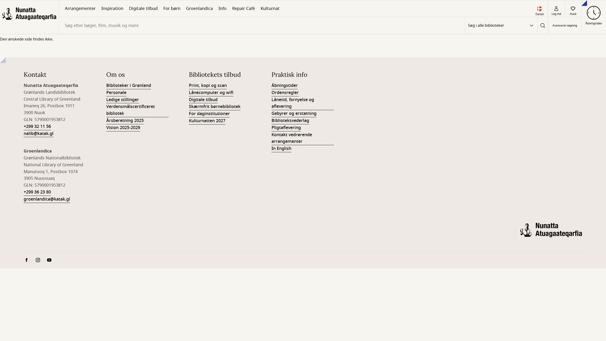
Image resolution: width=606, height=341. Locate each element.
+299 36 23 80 (37, 192)
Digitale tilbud (143, 8)
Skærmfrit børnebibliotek (215, 106)
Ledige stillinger (122, 100)
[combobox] (262, 25)
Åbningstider (285, 85)
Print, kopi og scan (208, 85)
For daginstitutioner (209, 114)
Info (222, 8)
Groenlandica (199, 8)
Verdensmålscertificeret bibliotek (130, 110)
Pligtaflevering (286, 128)
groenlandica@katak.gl (47, 199)
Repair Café (243, 8)
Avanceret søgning (565, 25)
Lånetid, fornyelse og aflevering (293, 103)
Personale (116, 93)
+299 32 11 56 (37, 126)
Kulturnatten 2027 (207, 121)
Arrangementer (80, 8)
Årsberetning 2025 (125, 120)
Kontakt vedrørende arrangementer (292, 138)
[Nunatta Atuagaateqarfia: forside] (29, 17)
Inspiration (112, 8)
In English (281, 148)
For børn (171, 8)
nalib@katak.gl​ (38, 133)
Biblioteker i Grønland (128, 85)
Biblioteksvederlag (290, 120)
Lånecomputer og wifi (211, 93)
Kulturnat (270, 8)
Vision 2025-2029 (123, 128)
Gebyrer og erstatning (294, 113)
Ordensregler (285, 93)
